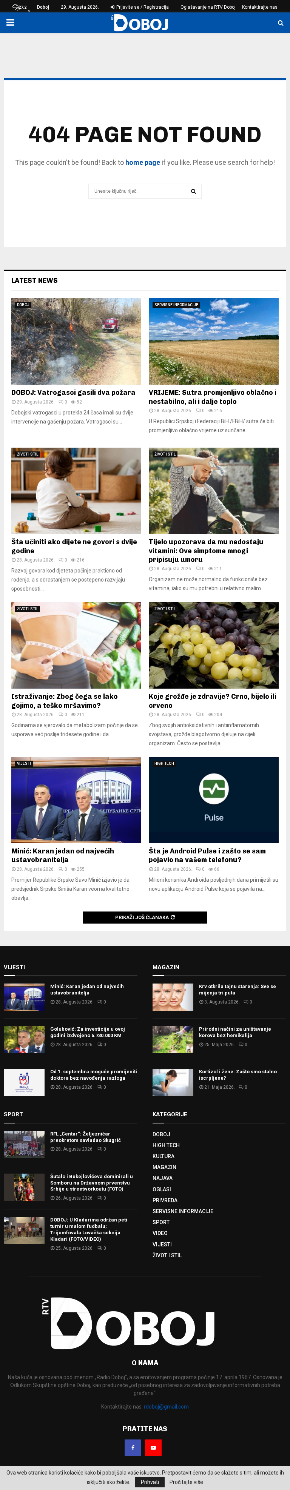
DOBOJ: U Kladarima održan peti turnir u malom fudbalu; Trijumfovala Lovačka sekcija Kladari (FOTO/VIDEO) (88, 1229)
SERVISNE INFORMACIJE (176, 305)
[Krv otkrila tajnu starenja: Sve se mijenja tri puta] (173, 997)
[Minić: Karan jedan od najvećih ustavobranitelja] (76, 800)
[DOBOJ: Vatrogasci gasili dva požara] (76, 341)
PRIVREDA (165, 1200)
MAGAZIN (164, 1167)
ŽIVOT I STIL (27, 454)
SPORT (161, 1222)
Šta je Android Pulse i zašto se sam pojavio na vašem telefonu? (207, 855)
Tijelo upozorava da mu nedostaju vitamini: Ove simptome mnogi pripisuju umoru (206, 551)
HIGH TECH (164, 763)
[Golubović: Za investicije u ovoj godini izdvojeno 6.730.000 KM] (24, 1039)
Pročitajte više (186, 1482)
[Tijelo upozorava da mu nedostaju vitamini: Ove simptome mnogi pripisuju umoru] (214, 491)
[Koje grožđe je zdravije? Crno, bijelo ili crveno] (214, 645)
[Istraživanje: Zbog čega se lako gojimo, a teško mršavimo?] (76, 645)
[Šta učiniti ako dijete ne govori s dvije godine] (76, 491)
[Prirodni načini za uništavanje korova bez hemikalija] (173, 1039)
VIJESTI (24, 763)
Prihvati (150, 1482)
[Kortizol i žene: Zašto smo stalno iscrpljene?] (173, 1082)
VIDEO (160, 1233)
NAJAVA (163, 1178)
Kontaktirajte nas (260, 7)
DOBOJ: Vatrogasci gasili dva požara (73, 392)
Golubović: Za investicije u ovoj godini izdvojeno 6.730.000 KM (87, 1032)
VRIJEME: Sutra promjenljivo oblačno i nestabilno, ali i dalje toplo (212, 396)
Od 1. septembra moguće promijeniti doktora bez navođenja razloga (93, 1075)
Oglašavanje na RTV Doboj (208, 7)
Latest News (34, 280)
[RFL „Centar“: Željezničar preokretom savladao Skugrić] (24, 1144)
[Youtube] (153, 1447)
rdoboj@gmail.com (166, 1407)
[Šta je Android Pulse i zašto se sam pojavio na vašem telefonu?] (214, 800)
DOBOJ (23, 305)
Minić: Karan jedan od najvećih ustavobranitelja (62, 855)
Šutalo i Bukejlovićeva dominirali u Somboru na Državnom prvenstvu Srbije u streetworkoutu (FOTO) (91, 1183)
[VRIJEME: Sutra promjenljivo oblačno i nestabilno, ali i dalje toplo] (214, 341)
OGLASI (162, 1189)
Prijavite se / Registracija (142, 7)
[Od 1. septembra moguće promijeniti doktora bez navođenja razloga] (24, 1082)
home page (142, 162)
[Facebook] (133, 1447)
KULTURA (163, 1156)
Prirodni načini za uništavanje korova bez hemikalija (235, 1032)
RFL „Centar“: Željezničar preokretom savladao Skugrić (85, 1137)
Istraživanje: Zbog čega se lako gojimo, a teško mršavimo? (64, 700)
